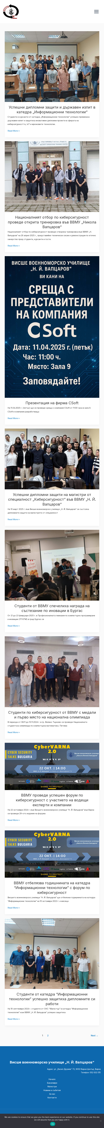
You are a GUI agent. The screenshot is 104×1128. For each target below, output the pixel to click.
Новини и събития (52, 1090)
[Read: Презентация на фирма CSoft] (52, 327)
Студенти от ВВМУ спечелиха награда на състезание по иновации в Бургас (52, 608)
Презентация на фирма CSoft (52, 403)
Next (94, 1035)
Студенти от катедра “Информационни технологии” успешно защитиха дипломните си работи (52, 999)
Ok (52, 1124)
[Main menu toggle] (96, 11)
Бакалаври (52, 1083)
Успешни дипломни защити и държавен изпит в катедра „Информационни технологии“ (52, 109)
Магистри (52, 1086)
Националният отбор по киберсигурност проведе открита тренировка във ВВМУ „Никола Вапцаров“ (52, 222)
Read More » (14, 130)
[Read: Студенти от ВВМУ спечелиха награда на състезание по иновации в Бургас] (52, 565)
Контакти (52, 1097)
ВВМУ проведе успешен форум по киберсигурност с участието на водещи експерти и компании (52, 800)
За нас (52, 1094)
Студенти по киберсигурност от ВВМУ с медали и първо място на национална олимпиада (52, 715)
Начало (52, 1079)
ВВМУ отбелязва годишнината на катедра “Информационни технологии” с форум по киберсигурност (52, 888)
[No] (100, 1120)
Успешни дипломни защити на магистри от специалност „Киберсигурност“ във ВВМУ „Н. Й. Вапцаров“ (52, 499)
